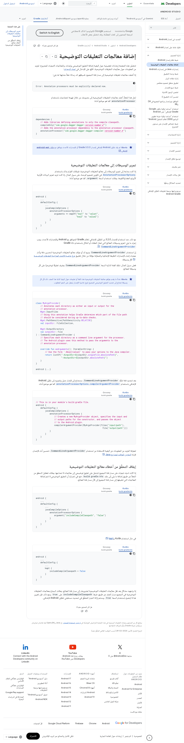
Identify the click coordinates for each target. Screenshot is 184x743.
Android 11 (66, 706)
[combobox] (82, 3)
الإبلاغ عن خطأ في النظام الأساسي (15, 679)
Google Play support (14, 692)
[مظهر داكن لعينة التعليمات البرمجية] (134, 83)
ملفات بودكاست (136, 712)
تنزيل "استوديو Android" (37, 694)
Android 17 (66, 678)
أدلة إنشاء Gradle (40, 18)
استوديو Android (27, 3)
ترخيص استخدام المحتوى (72, 623)
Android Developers (127, 45)
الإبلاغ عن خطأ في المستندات (17, 686)
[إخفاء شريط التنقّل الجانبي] (149, 738)
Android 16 (66, 683)
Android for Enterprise (132, 689)
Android (138, 684)
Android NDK (41, 699)
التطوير (129, 3)
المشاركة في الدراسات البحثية (16, 698)
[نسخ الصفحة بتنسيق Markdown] (46, 56)
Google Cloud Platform (59, 723)
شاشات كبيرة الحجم (87, 678)
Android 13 (66, 697)
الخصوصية (114, 697)
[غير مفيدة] (34, 46)
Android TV (89, 697)
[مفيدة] (39, 46)
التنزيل (178, 18)
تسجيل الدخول (9, 3)
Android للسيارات (87, 692)
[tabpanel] (84, 126)
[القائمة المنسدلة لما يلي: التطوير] (123, 3)
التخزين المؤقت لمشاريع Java (118, 454)
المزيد (113, 3)
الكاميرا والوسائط (112, 692)
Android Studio (170, 11)
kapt (111, 538)
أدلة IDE (164, 18)
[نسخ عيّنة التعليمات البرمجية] (134, 116)
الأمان (140, 693)
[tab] (125, 111)
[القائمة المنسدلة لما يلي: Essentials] (140, 3)
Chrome (92, 723)
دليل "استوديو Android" (37, 678)
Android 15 (66, 687)
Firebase (79, 723)
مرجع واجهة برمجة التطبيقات (40, 688)
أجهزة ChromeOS (87, 687)
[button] (167, 39)
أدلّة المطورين (42, 683)
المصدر (139, 698)
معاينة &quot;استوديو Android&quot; (72, 18)
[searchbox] (165, 27)
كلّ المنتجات (37, 723)
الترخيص (127, 736)
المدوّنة (139, 707)
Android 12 (66, 701)
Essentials (149, 3)
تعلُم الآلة (115, 683)
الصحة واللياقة (113, 687)
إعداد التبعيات (70, 69)
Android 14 (66, 692)
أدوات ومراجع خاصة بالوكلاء (107, 18)
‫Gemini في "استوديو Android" (139, 18)
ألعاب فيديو (114, 678)
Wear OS (90, 683)
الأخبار (139, 702)
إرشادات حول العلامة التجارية (111, 736)
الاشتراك (33, 736)
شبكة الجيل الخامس (111, 701)
